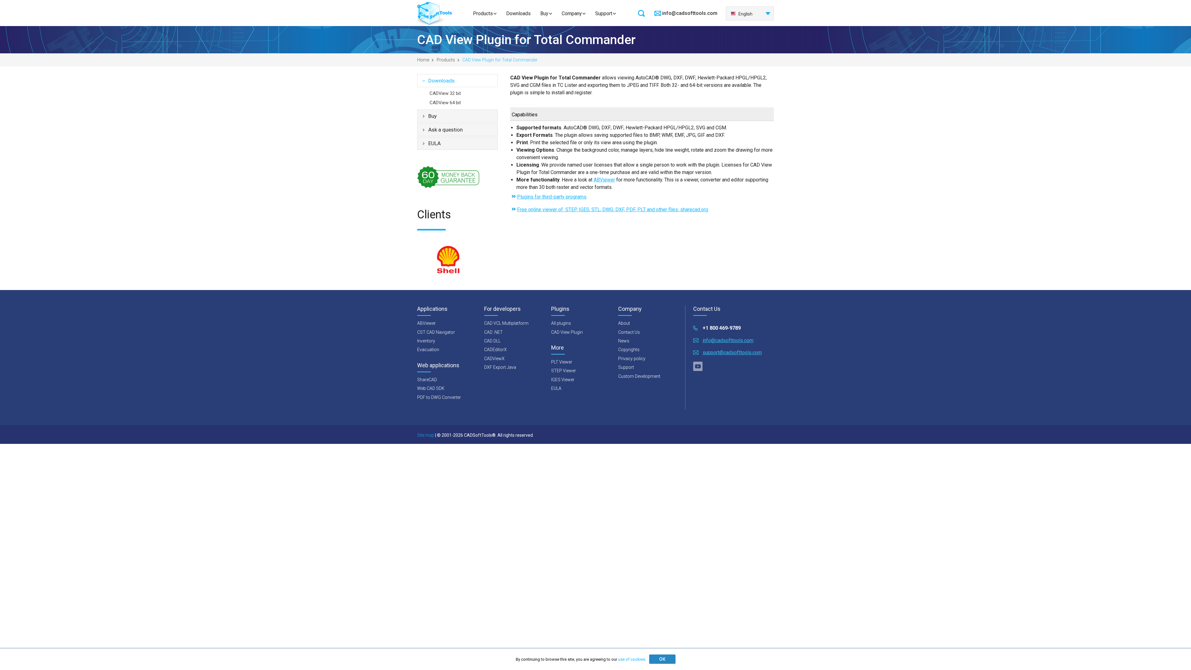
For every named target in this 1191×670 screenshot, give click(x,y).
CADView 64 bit (445, 102)
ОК (662, 659)
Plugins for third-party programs (552, 197)
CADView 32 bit (445, 93)
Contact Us (629, 332)
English (745, 13)
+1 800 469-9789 (722, 328)
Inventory (426, 340)
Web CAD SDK (430, 388)
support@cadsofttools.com (732, 352)
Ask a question (445, 130)
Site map (425, 435)
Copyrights (629, 349)
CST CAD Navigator (436, 332)
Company (572, 13)
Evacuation (428, 349)
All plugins (561, 323)
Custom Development (639, 376)
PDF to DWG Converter (439, 397)
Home (423, 59)
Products (483, 13)
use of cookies (631, 659)
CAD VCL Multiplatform (506, 323)
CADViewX (494, 358)
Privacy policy (631, 358)
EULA (434, 143)
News (623, 340)
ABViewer (604, 180)
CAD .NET (493, 332)
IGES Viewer (562, 379)
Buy (544, 13)
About (624, 323)
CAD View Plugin (567, 332)
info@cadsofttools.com (689, 13)
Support (603, 13)
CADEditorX (495, 349)
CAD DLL (492, 340)
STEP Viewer (563, 370)
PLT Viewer (561, 362)
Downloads (518, 13)
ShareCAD (427, 379)
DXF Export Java (500, 367)
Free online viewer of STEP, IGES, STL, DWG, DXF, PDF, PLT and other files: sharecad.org (612, 209)
